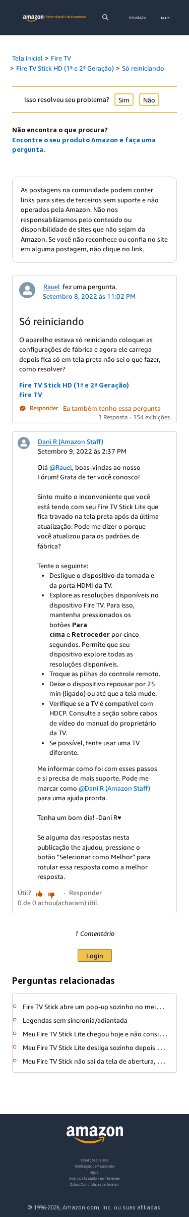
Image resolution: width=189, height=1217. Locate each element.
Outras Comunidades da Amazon (94, 1184)
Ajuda (94, 1172)
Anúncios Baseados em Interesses (94, 1178)
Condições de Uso (94, 1160)
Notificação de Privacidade (94, 1166)
